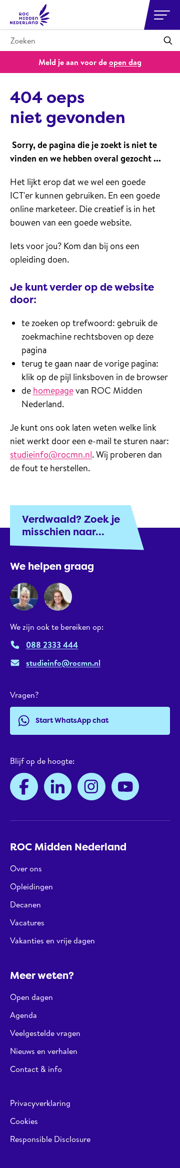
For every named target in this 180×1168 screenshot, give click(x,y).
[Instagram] (92, 787)
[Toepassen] (168, 41)
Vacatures (27, 922)
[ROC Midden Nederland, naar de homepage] (30, 15)
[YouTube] (126, 787)
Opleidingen (31, 886)
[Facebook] (24, 787)
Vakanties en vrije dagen (52, 940)
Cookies (24, 1120)
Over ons (26, 868)
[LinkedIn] (58, 787)
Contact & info (36, 1068)
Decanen (25, 904)
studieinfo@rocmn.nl (51, 454)
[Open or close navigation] (162, 15)
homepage (53, 390)
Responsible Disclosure (50, 1138)
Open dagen (31, 997)
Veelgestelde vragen (45, 1032)
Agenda (23, 1014)
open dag (125, 62)
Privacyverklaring (40, 1103)
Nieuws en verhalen (44, 1050)
